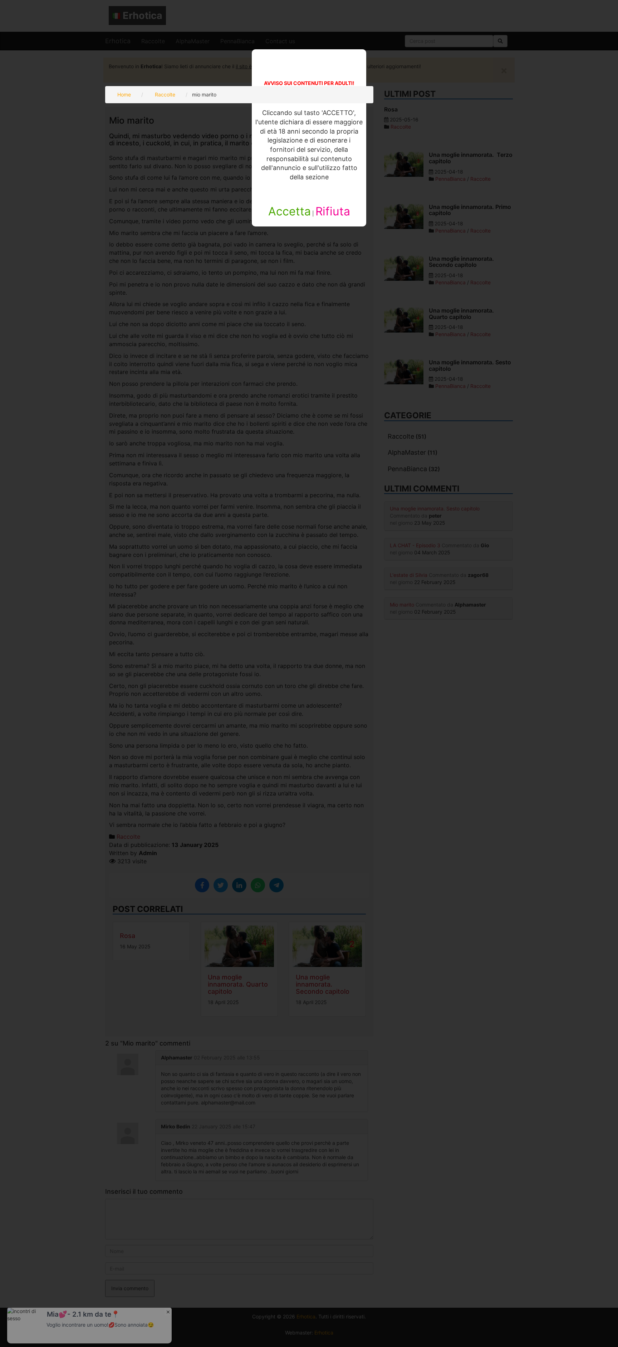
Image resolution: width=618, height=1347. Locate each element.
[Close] (168, 1312)
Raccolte (165, 94)
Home (124, 94)
